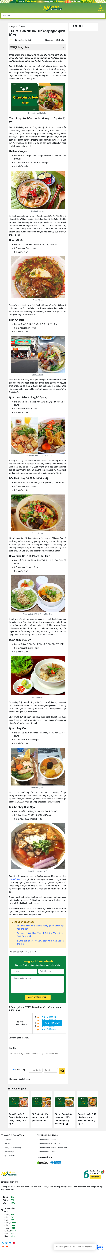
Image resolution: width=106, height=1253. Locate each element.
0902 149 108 (13, 1217)
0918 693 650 (13, 1233)
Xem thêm (95, 1177)
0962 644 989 (14, 1225)
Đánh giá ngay (52, 1023)
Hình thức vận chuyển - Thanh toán (53, 1148)
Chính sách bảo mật (47, 1152)
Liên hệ (7, 1144)
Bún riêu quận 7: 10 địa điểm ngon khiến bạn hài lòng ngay (87, 1119)
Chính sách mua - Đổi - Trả (49, 1144)
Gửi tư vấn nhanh (37, 997)
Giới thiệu (7, 1140)
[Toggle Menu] (3, 8)
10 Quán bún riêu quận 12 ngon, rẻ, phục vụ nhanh (40, 1117)
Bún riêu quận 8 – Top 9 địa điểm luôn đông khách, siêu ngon (18, 1119)
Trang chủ (13, 26)
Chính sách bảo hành (47, 1140)
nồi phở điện (14, 879)
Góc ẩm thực (9, 1152)
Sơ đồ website (9, 1156)
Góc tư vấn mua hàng (12, 1148)
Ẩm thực (22, 26)
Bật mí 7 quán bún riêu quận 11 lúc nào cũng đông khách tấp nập (63, 1119)
